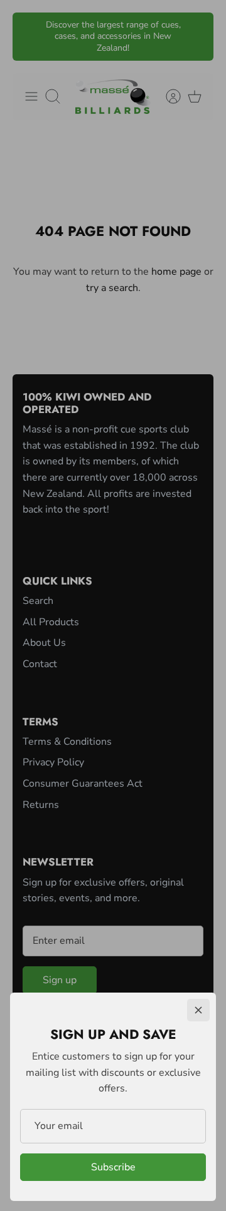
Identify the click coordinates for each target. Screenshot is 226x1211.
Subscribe (113, 1167)
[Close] (198, 1010)
